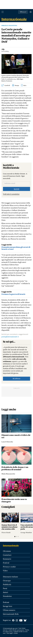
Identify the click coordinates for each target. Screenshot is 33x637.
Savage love (7, 606)
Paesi (5, 589)
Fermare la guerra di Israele (13, 294)
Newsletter (7, 596)
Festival (6, 563)
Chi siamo (7, 551)
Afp (2, 49)
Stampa (17, 85)
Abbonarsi (22, 12)
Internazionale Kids (11, 614)
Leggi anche (6, 245)
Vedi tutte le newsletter (11, 194)
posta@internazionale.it (10, 337)
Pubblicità (7, 585)
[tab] (14, 536)
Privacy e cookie (9, 567)
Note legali (10, 633)
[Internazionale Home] (11, 545)
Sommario (7, 559)
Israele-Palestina (9, 25)
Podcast (6, 602)
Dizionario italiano (10, 577)
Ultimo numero (9, 610)
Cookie (16, 633)
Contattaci (7, 555)
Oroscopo (7, 581)
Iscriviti (16, 189)
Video (5, 571)
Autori (5, 592)
